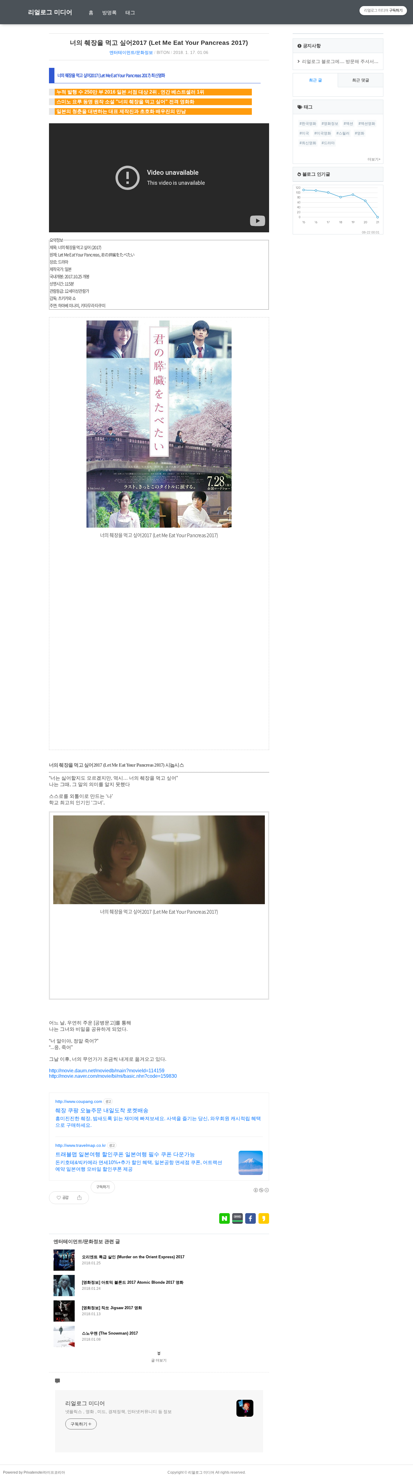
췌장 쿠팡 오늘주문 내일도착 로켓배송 (101, 1110)
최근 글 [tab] (315, 80)
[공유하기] (79, 1198)
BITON (163, 52)
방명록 (109, 12)
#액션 (348, 123)
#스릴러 (343, 133)
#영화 (359, 133)
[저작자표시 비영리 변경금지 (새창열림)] (261, 1190)
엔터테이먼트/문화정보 (131, 52)
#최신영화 (308, 143)
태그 (130, 12)
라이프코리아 (54, 1472)
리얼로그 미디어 (50, 12)
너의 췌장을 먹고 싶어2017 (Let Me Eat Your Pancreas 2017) (159, 42)
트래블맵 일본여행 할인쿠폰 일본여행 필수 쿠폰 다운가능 (125, 1154)
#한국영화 (308, 123)
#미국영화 (322, 133)
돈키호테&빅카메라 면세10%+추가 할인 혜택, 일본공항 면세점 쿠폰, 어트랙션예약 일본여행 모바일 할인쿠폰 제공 (138, 1166)
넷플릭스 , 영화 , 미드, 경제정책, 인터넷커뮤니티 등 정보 (118, 1411)
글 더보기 (159, 1360)
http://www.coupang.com (78, 1101)
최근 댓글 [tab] (360, 80)
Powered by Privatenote (22, 1472)
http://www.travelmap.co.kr (80, 1145)
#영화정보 (330, 123)
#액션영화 (367, 123)
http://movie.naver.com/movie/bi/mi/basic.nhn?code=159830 (113, 1076)
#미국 (304, 133)
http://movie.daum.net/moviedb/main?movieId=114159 (106, 1070)
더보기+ (374, 159)
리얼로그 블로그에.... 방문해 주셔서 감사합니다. (350, 61)
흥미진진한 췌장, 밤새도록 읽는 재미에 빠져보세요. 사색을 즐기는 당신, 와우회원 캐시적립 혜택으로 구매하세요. (158, 1122)
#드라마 (328, 143)
